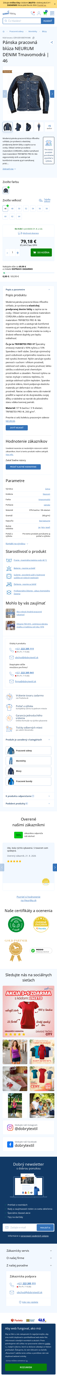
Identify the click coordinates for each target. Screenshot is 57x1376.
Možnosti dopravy (31, 233)
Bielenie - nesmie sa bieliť (24, 568)
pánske (47, 505)
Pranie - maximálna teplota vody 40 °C (30, 560)
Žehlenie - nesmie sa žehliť (25, 584)
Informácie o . (28, 1235)
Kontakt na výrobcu (15, 543)
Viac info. (9, 454)
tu (27, 1361)
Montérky (32, 31)
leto (43, 527)
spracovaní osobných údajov (35, 1235)
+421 (24, 648)
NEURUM (10, 421)
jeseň (48, 527)
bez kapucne (44, 520)
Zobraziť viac (8, 168)
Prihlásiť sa (45, 1228)
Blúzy (44, 31)
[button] (52, 94)
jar (39, 527)
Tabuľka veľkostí (47, 200)
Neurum (46, 494)
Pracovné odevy (17, 31)
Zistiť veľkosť (16, 427)
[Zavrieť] (54, 3)
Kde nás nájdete (30, 1302)
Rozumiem (26, 1367)
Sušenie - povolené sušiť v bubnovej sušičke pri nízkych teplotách (29, 576)
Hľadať (47, 20)
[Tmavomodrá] (6, 190)
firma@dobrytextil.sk (25, 681)
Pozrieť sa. (41, 5)
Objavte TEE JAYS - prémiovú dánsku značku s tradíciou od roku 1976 (32, 625)
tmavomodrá (44, 499)
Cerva (47, 488)
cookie (47, 1343)
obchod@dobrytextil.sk (26, 657)
